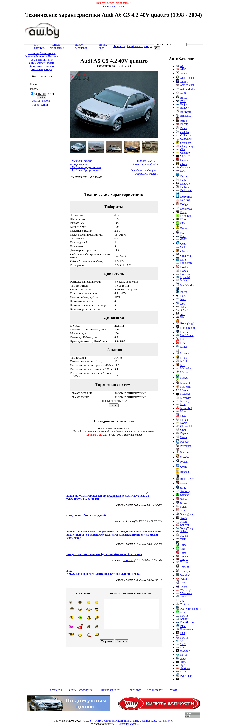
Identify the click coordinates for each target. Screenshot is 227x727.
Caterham (185, 142)
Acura (183, 73)
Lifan (183, 343)
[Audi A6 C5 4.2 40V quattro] (78, 147)
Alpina (184, 81)
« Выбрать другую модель (85, 167)
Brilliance (185, 115)
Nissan (184, 419)
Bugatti (184, 123)
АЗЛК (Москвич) (190, 608)
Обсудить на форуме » (144, 170)
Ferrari (184, 228)
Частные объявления (57, 46)
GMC (183, 239)
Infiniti (184, 280)
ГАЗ (182, 633)
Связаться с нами (113, 6)
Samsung (185, 491)
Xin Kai (184, 596)
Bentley (184, 107)
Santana (184, 494)
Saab (183, 487)
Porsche (184, 457)
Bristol (184, 120)
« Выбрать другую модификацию (81, 162)
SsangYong (186, 528)
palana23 (128, 560)
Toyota (184, 562)
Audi (183, 93)
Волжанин (186, 629)
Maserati (185, 383)
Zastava (184, 604)
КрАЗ (183, 654)
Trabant (184, 566)
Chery (183, 149)
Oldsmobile (186, 426)
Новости (33, 53)
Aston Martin (187, 89)
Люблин (185, 668)
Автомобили (103, 720)
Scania (184, 503)
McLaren (185, 393)
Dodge (184, 204)
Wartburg (185, 590)
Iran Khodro (187, 285)
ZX (182, 600)
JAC (182, 303)
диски (136, 720)
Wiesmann (186, 593)
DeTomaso (186, 196)
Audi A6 (146, 593)
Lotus (183, 357)
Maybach (185, 386)
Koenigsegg (187, 323)
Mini (183, 404)
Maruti (184, 377)
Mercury (185, 401)
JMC (183, 306)
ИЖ (182, 647)
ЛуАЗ (183, 665)
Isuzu (183, 295)
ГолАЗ (184, 637)
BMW (183, 97)
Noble (183, 422)
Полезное (49, 66)
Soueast (184, 524)
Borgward (186, 111)
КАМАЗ (185, 651)
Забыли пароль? (42, 100)
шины (128, 720)
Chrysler (185, 155)
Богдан (184, 618)
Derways (185, 199)
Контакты (37, 69)
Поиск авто (103, 46)
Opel (183, 429)
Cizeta (183, 164)
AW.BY (87, 720)
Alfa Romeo (187, 77)
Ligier (183, 346)
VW (182, 582)
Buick (183, 128)
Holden (184, 267)
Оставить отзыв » (146, 173)
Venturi (184, 578)
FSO (183, 222)
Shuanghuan (187, 514)
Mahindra (185, 368)
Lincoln (184, 353)
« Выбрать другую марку (85, 170)
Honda (184, 270)
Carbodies (186, 138)
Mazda (184, 390)
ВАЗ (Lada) (187, 622)
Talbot (183, 544)
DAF (183, 170)
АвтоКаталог (135, 46)
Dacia (183, 176)
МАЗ (183, 671)
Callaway (185, 135)
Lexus (183, 338)
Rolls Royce (187, 478)
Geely (183, 243)
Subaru (184, 531)
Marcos (184, 372)
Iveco (183, 299)
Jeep (182, 314)
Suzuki (184, 535)
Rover (183, 483)
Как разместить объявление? (113, 2)
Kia (182, 317)
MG (182, 365)
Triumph (185, 571)
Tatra (183, 552)
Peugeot (184, 441)
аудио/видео (149, 720)
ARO (183, 69)
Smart (183, 521)
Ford (183, 236)
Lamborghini (187, 327)
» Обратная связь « (127, 723)
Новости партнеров (81, 46)
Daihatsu (185, 187)
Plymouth (185, 445)
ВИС (183, 626)
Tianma (184, 556)
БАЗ (182, 612)
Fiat (182, 233)
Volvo (183, 586)
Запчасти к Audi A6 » (145, 164)
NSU (183, 415)
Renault (184, 471)
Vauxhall (185, 575)
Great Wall (186, 255)
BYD (183, 101)
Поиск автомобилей (41, 61)
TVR (183, 539)
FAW (183, 218)
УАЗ (182, 678)
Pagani (184, 433)
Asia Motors (187, 84)
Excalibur (185, 215)
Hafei (183, 259)
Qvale (183, 466)
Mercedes (185, 397)
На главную (39, 46)
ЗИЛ (183, 644)
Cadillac (184, 132)
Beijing (184, 104)
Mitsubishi (186, 408)
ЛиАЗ (183, 661)
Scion (183, 506)
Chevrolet (185, 152)
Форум (148, 46)
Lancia (184, 332)
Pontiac (184, 452)
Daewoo (185, 183)
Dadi (183, 180)
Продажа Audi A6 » (146, 160)
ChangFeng (186, 146)
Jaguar (183, 309)
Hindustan (186, 262)
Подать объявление (41, 64)
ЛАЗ (183, 658)
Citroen (184, 159)
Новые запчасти (110, 689)
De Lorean (186, 190)
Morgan (184, 411)
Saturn (183, 499)
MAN (183, 360)
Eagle (183, 212)
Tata (182, 548)
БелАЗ (184, 615)
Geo (182, 246)
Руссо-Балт (186, 675)
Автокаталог (165, 720)
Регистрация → (41, 104)
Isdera (183, 291)
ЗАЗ (182, 641)
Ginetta (184, 251)
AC (182, 66)
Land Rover (187, 335)
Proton (184, 461)
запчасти (117, 720)
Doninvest (186, 208)
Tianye (184, 559)
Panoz (183, 437)
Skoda (183, 518)
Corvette (185, 167)
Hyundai (185, 277)
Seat (182, 510)
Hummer (185, 274)
